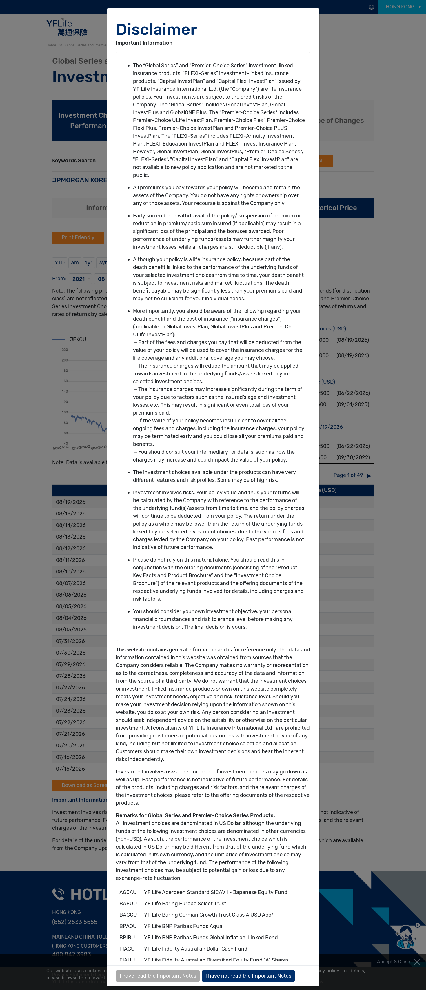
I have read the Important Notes (158, 976)
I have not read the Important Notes (248, 976)
